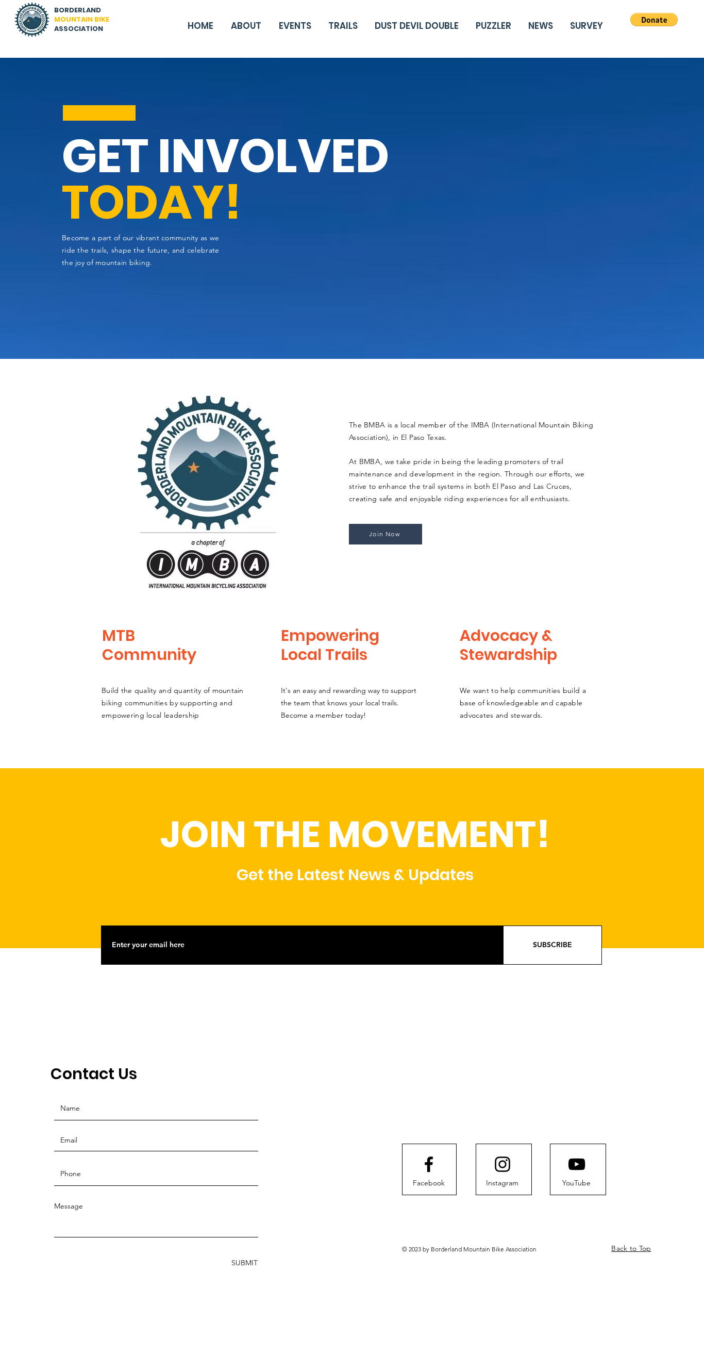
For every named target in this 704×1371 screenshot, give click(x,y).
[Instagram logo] (502, 1164)
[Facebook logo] (428, 1164)
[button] (654, 19)
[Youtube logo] (576, 1164)
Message (68, 1206)
